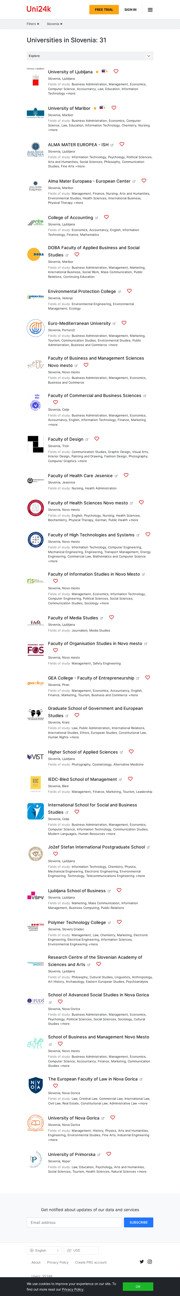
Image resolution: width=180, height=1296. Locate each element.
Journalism (79, 630)
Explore (34, 56)
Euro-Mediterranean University (79, 323)
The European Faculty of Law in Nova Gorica (93, 1078)
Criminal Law (88, 1098)
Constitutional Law (132, 732)
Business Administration (89, 84)
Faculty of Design (65, 439)
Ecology (75, 308)
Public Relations (112, 908)
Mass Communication (116, 272)
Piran (65, 685)
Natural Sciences (123, 1171)
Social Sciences (91, 162)
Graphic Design (119, 452)
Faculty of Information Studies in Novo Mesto (94, 574)
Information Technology (102, 125)
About (36, 1262)
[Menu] (147, 9)
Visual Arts (140, 452)
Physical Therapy (60, 202)
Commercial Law (79, 556)
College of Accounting (70, 217)
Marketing (137, 267)
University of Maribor (69, 108)
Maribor (67, 115)
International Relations (128, 728)
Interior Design (59, 456)
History (98, 1130)
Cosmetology (102, 764)
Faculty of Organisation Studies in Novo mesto (95, 643)
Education (112, 89)
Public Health (118, 520)
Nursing (144, 125)
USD (76, 1250)
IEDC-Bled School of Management (82, 779)
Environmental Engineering (91, 304)
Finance (98, 193)
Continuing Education (79, 277)
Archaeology (75, 981)
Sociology (91, 603)
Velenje (67, 298)
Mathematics (89, 234)
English (115, 230)
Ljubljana (68, 78)
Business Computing (84, 908)
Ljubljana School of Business (77, 890)
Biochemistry (57, 520)
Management (118, 84)
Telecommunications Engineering (110, 876)
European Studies (104, 732)
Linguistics (122, 977)
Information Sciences (116, 939)
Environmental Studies (64, 198)
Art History (56, 981)
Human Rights (58, 737)
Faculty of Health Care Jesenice (80, 475)
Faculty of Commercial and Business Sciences (94, 395)
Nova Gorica (71, 1009)
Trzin (65, 446)
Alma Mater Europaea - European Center (89, 181)
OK (138, 1286)
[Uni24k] (39, 9)
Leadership (144, 791)
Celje (65, 409)
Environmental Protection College (82, 291)
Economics (138, 84)
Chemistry (129, 125)
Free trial (104, 10)
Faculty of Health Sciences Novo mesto (88, 502)
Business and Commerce (89, 345)
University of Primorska (71, 1154)
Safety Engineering (107, 663)
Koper (66, 1161)
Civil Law (54, 1103)
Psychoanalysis (137, 981)
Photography (138, 456)
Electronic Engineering (101, 871)
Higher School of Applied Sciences (83, 752)
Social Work (90, 272)
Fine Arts (67, 166)
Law (100, 89)
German (101, 520)
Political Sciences (139, 157)
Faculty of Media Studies (73, 617)
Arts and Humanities (63, 162)
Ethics (84, 732)
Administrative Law (123, 1103)
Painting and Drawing (86, 456)
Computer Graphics (62, 461)
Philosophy (112, 162)
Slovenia (54, 78)
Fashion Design (115, 456)
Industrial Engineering (133, 1135)
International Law (136, 1098)
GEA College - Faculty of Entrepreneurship (91, 677)
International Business (124, 198)
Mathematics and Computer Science (119, 556)
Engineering (93, 552)
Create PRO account (91, 1262)
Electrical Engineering (83, 939)
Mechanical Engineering (65, 552)
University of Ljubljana (70, 71)
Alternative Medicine (128, 764)
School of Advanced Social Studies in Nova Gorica (98, 994)
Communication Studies (78, 340)
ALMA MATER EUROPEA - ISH (78, 144)
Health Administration (101, 488)
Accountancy (86, 89)
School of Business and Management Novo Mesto (98, 1036)
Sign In (130, 10)
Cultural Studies (101, 977)
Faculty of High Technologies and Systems (91, 534)
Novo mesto (71, 372)
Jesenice (68, 482)
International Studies (63, 732)
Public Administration (94, 728)
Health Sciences (94, 198)
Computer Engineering (124, 547)
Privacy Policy (58, 1262)
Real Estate (70, 1103)
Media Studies (99, 630)
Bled (65, 786)
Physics (130, 866)
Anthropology (142, 977)
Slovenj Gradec (73, 929)
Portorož (68, 330)
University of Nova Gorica (73, 1117)
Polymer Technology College (77, 922)
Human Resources (91, 834)
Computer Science (61, 89)
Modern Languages (62, 834)
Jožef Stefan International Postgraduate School (96, 846)
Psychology (116, 157)
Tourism (54, 340)
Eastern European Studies (105, 981)
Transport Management (121, 552)
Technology (76, 876)
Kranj (65, 722)
